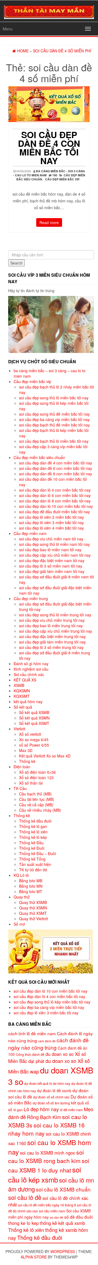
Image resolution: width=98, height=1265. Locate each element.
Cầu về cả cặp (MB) (36, 804)
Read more (49, 222)
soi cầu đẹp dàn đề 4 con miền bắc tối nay (49, 147)
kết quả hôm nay (28, 701)
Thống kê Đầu (31, 842)
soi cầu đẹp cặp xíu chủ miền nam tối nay (55, 555)
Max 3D (25, 750)
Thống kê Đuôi (31, 848)
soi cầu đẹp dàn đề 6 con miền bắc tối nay (55, 468)
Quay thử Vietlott (33, 918)
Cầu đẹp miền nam (30, 533)
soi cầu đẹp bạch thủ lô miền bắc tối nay (53, 441)
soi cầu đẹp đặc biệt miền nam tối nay (51, 560)
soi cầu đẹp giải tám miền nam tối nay (51, 571)
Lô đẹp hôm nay (41, 1109)
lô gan (18, 1109)
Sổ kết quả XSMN (34, 718)
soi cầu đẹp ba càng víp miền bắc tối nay (54, 419)
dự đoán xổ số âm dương (51, 1103)
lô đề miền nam (71, 1109)
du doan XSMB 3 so (50, 1075)
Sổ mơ (19, 924)
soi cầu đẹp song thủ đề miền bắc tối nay (54, 414)
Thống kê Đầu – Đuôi (37, 853)
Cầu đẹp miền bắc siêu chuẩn (39, 457)
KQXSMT (22, 696)
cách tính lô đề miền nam (32, 1033)
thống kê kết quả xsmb (62, 1223)
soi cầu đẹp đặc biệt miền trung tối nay (52, 636)
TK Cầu (20, 788)
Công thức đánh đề (30, 1054)
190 (54, 175)
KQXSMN (22, 690)
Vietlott (19, 728)
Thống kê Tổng (32, 859)
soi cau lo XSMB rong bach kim (46, 1156)
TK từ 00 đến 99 (33, 869)
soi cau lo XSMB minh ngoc (47, 1152)
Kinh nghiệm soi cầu (31, 669)
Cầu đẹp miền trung (31, 598)
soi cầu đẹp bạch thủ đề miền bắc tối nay (54, 425)
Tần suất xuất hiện (35, 864)
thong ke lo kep (23, 1223)
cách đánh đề (47, 1041)
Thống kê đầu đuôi (35, 821)
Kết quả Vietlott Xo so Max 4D (45, 756)
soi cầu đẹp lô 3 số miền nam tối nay (50, 566)
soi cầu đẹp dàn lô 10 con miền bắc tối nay (56, 506)
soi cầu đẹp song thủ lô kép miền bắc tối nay (52, 1002)
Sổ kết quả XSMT (34, 723)
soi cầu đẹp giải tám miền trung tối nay (52, 642)
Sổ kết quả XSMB (34, 712)
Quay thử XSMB (33, 902)
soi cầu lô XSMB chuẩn (63, 1189)
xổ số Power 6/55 (34, 745)
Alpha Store (34, 1257)
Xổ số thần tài (31, 783)
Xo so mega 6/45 (33, 739)
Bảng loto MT (30, 891)
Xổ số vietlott (30, 734)
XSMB (19, 685)
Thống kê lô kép (33, 837)
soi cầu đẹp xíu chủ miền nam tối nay (51, 538)
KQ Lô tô (21, 875)
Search (16, 263)
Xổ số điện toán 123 (36, 777)
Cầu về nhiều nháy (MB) (40, 810)
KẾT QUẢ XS (25, 680)
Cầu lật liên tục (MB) (36, 799)
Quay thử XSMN (33, 907)
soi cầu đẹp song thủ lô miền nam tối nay (54, 544)
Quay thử (22, 897)
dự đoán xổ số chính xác (51, 1097)
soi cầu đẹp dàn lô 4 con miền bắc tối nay (55, 490)
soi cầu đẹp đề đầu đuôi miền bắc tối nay (54, 511)
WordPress (62, 1251)
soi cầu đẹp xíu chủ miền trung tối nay (52, 620)
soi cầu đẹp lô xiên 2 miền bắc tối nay (51, 517)
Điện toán (22, 766)
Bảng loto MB (30, 880)
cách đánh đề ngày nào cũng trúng (48, 1043)
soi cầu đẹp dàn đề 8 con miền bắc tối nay (55, 473)
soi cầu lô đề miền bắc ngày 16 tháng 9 (47, 1205)
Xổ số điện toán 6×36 (37, 772)
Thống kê (27, 761)
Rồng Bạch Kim (44, 1116)
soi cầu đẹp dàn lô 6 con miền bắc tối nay (55, 495)
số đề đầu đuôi (78, 1217)
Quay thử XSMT (33, 913)
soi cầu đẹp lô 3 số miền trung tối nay (51, 647)
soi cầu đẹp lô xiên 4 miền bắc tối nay (51, 528)
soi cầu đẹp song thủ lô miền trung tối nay (55, 614)
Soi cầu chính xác (29, 674)
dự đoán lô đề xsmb (54, 1090)
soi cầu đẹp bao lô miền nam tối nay (50, 549)
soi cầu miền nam (52, 1211)
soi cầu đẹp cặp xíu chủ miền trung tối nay (55, 631)
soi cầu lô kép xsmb (44, 1174)
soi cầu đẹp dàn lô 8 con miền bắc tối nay (55, 501)
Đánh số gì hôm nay (31, 663)
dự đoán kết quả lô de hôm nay (47, 1083)
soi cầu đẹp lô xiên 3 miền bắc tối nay (51, 522)
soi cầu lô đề (24, 1197)
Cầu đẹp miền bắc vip (62, 179)
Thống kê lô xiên (33, 831)
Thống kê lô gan (33, 826)
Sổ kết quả (23, 707)
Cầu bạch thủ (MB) (35, 793)
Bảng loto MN (30, 886)
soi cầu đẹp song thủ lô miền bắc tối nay (53, 397)
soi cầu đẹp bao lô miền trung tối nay (51, 625)
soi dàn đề (56, 1217)
